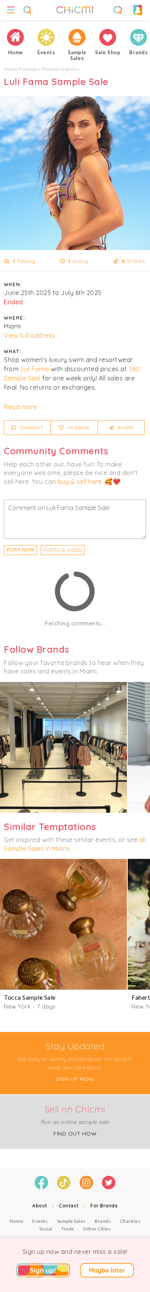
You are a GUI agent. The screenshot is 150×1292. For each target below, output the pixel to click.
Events (40, 1221)
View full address (29, 335)
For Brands (104, 1206)
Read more (20, 407)
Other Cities (97, 1229)
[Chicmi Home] (15, 37)
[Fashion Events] (46, 37)
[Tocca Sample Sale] (63, 924)
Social (45, 1229)
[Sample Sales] (77, 37)
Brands (103, 1221)
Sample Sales (71, 1221)
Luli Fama (34, 369)
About (39, 1206)
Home (16, 1221)
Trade (67, 1229)
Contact (69, 1206)
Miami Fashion (20, 69)
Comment (30, 427)
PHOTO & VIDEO (62, 550)
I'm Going (78, 427)
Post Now (20, 550)
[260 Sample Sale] (63, 747)
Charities (130, 1221)
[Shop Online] (107, 37)
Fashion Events (59, 69)
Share (124, 427)
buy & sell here (80, 481)
